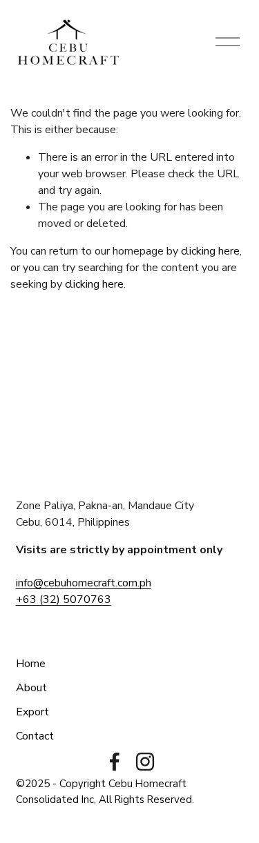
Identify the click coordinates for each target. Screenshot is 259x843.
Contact (35, 736)
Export (32, 712)
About (31, 687)
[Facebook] (114, 761)
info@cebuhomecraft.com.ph (83, 583)
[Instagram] (145, 761)
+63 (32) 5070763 (63, 599)
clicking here (210, 251)
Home (31, 663)
